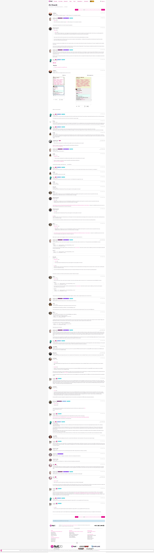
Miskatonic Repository (90, 538)
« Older (77, 9)
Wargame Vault (53, 541)
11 (96, 9)
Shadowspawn (56, 28)
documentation (77, 247)
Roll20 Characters (53, 533)
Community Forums (51, 6)
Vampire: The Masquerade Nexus (73, 534)
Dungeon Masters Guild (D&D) (91, 535)
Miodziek (55, 353)
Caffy (54, 132)
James (55, 211)
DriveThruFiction (53, 539)
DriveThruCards (53, 540)
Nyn (54, 464)
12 (98, 9)
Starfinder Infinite (89, 537)
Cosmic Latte (55, 448)
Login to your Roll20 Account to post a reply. (62, 520)
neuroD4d (55, 346)
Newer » (103, 9)
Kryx (54, 59)
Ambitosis (55, 454)
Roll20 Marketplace (53, 534)
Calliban (54, 13)
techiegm (55, 358)
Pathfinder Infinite (89, 536)
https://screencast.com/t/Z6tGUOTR (58, 146)
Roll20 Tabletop (53, 532)
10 (94, 9)
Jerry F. (56, 32)
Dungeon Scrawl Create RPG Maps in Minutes (91, 531)
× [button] (135, 550)
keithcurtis (55, 18)
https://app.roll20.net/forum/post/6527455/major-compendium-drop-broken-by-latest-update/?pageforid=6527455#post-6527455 (71, 417)
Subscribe (92, 1)
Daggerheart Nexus (72, 533)
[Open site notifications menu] (101, 1)
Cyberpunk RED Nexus (72, 537)
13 (100, 9)
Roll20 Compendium (54, 535)
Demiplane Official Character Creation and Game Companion (76, 531)
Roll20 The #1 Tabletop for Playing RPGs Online (56, 531)
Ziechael (55, 401)
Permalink (54, 14)
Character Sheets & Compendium (59, 6)
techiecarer (55, 403)
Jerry (54, 303)
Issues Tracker (66, 372)
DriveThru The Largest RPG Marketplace (55, 537)
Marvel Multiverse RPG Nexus (73, 535)
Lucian (54, 378)
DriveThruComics (53, 538)
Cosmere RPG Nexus (72, 536)
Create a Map (89, 532)
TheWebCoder (56, 140)
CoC (84, 408)
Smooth (54, 187)
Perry (54, 121)
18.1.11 (54, 62)
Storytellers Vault (89, 539)
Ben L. (54, 192)
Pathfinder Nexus (71, 532)
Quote (56, 14)
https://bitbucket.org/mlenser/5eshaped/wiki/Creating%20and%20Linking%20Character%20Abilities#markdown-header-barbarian (71, 205)
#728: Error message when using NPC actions (60, 67)
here (98, 550)
